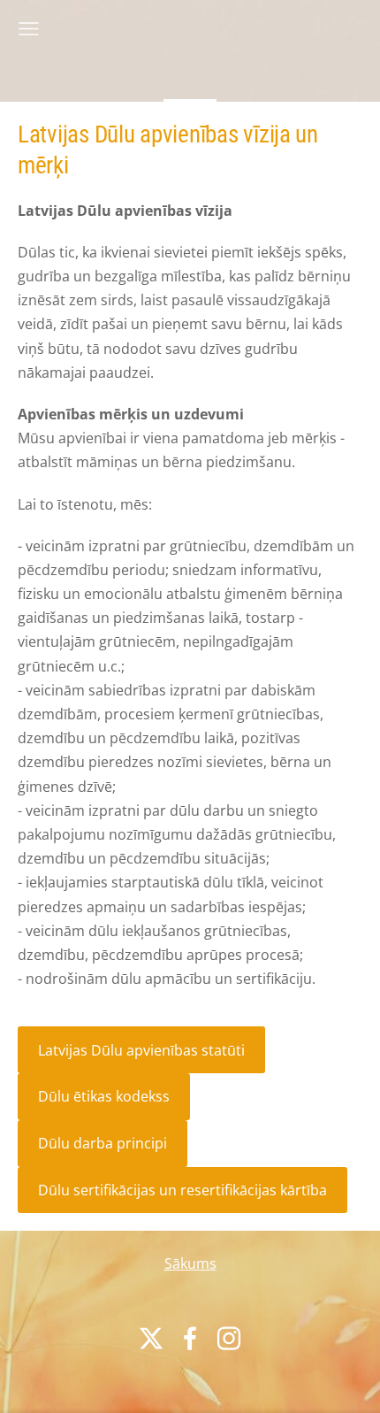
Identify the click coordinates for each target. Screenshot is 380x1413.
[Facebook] (190, 1338)
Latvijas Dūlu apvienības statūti (141, 1050)
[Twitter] (151, 1338)
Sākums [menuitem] (190, 1263)
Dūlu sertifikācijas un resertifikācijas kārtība (182, 1190)
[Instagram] (229, 1338)
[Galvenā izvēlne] (28, 28)
